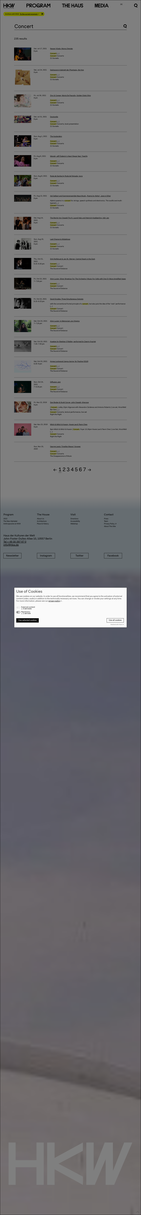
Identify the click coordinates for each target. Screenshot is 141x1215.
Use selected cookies (27, 620)
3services (26, 609)
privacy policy (54, 601)
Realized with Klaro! (117, 624)
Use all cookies (115, 620)
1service (26, 613)
